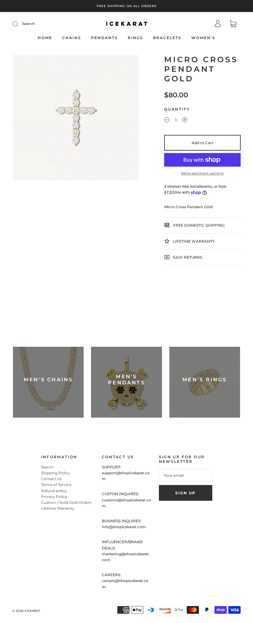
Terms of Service (56, 484)
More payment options (202, 173)
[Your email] (185, 475)
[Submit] (19, 23)
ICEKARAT (32, 611)
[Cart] (233, 24)
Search (28, 23)
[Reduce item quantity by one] (167, 120)
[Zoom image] (76, 119)
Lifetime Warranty (57, 508)
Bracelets (167, 37)
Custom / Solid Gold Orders (66, 502)
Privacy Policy (54, 496)
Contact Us (51, 478)
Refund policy (54, 490)
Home (45, 37)
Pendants (104, 37)
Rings (135, 37)
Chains (71, 37)
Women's (203, 37)
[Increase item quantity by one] (185, 120)
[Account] (217, 24)
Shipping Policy (55, 473)
